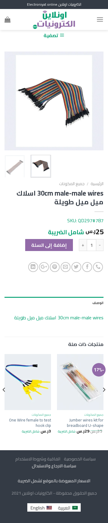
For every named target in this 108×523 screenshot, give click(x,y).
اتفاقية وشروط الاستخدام (37, 459)
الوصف (98, 302)
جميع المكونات (72, 184)
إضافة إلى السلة (49, 245)
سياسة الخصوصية (78, 459)
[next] (9, 101)
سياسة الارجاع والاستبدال (54, 466)
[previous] (93, 101)
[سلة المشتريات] (7, 19)
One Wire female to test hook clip (30, 423)
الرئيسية (97, 184)
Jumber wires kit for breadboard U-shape (85, 423)
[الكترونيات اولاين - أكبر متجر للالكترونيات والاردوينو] (54, 19)
